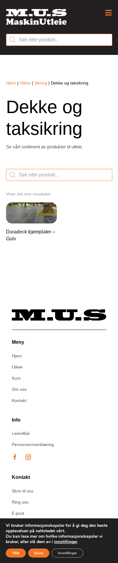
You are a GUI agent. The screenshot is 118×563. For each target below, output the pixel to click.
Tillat (16, 553)
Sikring (40, 83)
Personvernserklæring (33, 444)
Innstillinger (67, 553)
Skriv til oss (22, 491)
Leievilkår (21, 433)
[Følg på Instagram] (28, 457)
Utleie (25, 83)
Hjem (11, 83)
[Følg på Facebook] (14, 457)
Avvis (38, 553)
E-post (18, 513)
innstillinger (65, 542)
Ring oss (20, 502)
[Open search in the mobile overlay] (59, 40)
